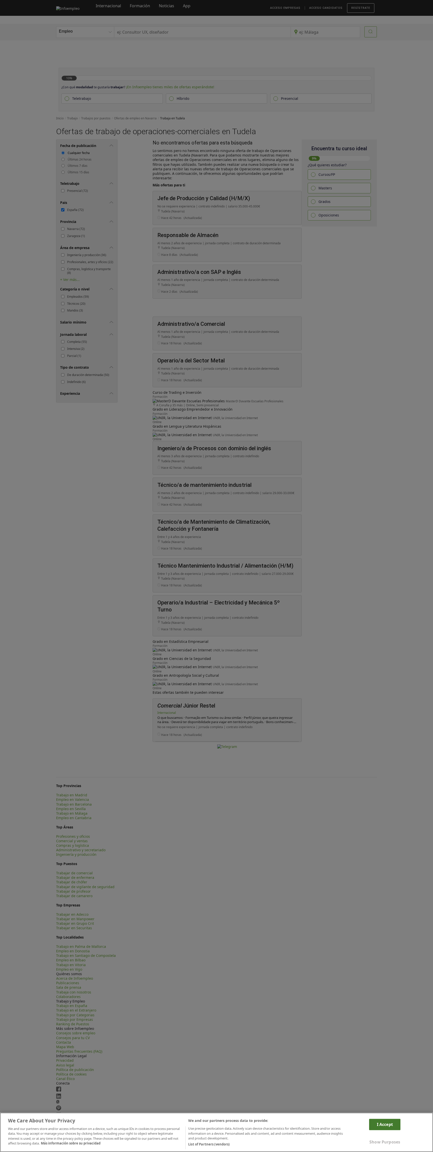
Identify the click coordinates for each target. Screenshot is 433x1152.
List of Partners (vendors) (209, 1144)
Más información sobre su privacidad (70, 1143)
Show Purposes (384, 1142)
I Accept (385, 1124)
